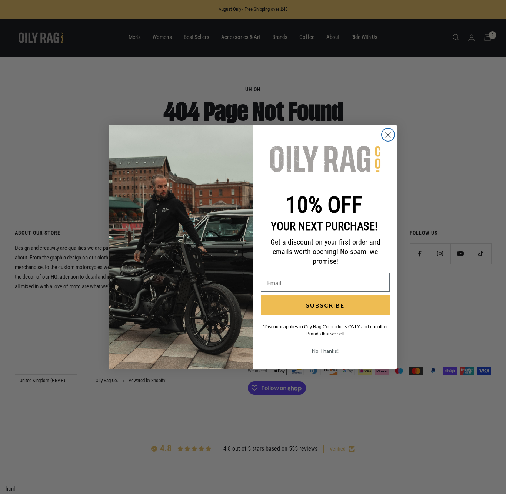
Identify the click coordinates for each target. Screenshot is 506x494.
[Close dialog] (388, 134)
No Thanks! (325, 351)
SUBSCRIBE (325, 305)
